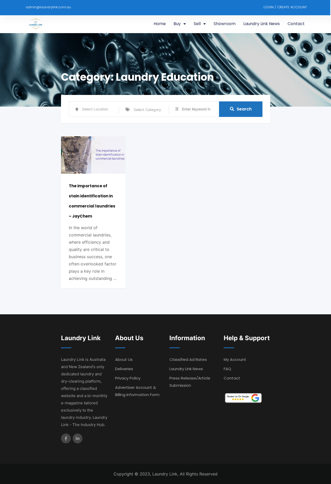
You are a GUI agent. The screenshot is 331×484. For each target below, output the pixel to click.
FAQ (227, 368)
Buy (177, 24)
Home (160, 24)
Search (244, 109)
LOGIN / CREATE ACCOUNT (285, 7)
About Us (124, 359)
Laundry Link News (261, 24)
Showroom (225, 24)
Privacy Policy (127, 378)
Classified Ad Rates (188, 359)
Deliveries (124, 368)
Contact (296, 24)
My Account (235, 359)
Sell (197, 24)
